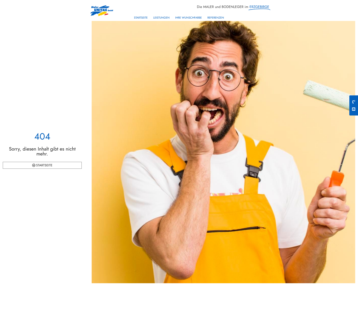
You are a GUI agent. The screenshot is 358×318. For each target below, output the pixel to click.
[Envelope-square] (353, 109)
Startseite (141, 18)
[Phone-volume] (353, 101)
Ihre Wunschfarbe (188, 18)
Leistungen (161, 18)
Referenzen (215, 18)
